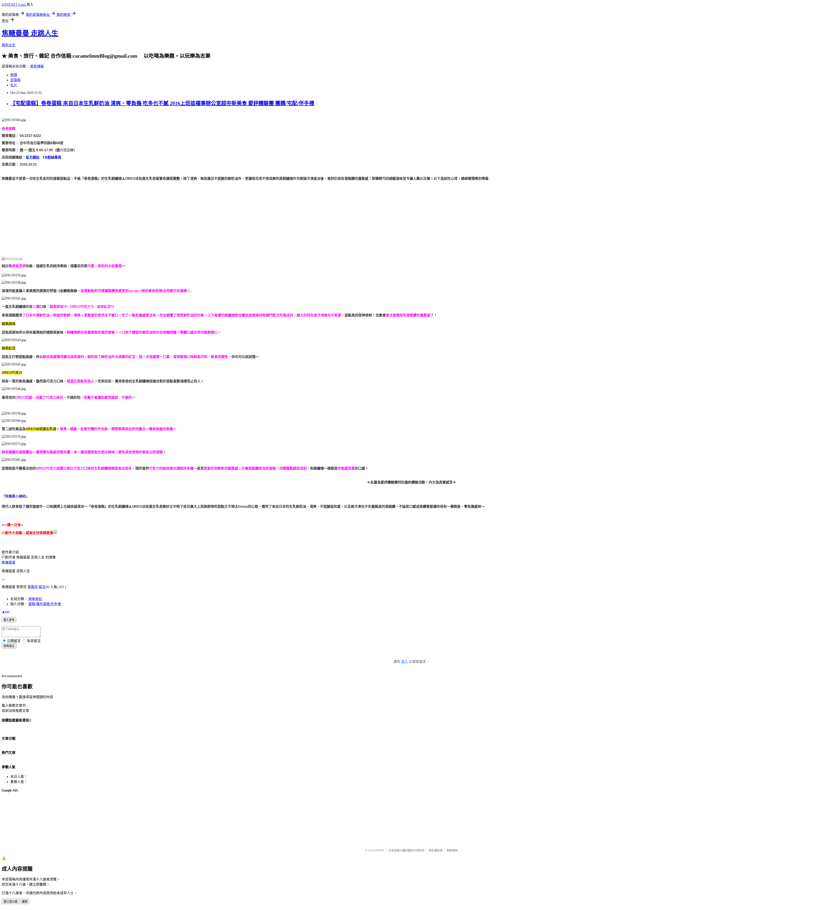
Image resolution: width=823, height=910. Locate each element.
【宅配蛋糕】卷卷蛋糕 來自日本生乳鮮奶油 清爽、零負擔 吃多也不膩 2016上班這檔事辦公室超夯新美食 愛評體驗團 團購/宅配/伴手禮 (162, 103)
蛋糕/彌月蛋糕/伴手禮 (44, 604)
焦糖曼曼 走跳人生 (30, 33)
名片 (13, 85)
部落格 (15, 80)
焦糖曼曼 (8, 562)
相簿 (13, 75)
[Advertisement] (130, 212)
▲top (5, 611)
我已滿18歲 (10, 901)
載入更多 (9, 619)
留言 (42, 587)
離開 (24, 901)
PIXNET (379, 850)
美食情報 (37, 66)
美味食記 (35, 599)
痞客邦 (32, 587)
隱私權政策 (436, 850)
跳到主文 (8, 45)
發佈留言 (9, 646)
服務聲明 (452, 850)
